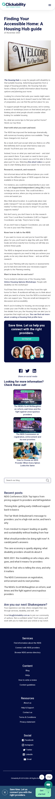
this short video (35, 162)
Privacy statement (27, 722)
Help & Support (27, 707)
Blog (27, 670)
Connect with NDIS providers (27, 647)
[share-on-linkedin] (34, 370)
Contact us (27, 712)
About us (27, 702)
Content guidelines (27, 684)
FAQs (27, 675)
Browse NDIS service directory (27, 652)
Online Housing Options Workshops (20, 282)
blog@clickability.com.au (19, 615)
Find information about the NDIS (27, 643)
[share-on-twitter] (27, 370)
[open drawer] (50, 5)
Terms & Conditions (27, 717)
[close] (5, 792)
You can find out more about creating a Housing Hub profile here (27, 316)
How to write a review (27, 680)
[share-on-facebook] (20, 370)
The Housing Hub (11, 80)
